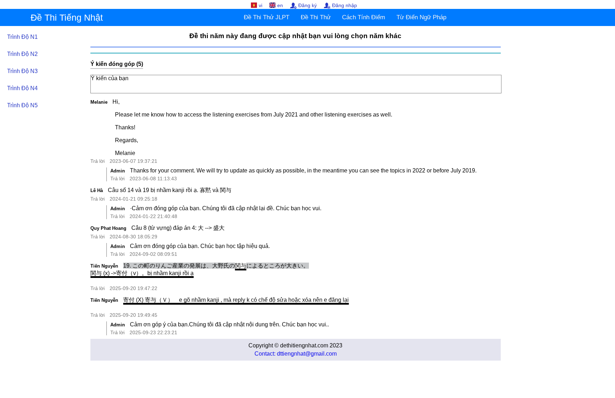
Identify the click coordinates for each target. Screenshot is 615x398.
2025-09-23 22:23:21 (153, 332)
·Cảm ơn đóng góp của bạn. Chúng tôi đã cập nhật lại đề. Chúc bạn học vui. (225, 208)
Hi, (252, 127)
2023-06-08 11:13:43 (153, 178)
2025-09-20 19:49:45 (133, 315)
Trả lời (97, 161)
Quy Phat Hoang (108, 228)
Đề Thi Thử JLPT (266, 17)
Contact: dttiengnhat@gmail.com (295, 354)
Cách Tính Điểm (363, 17)
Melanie (98, 102)
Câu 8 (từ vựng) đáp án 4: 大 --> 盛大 (178, 228)
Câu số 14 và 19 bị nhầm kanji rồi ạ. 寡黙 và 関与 (169, 190)
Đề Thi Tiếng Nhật (67, 17)
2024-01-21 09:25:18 (133, 199)
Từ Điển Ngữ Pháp (421, 17)
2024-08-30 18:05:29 (133, 236)
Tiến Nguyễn (104, 266)
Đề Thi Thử (316, 17)
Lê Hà (96, 190)
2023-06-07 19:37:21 (133, 161)
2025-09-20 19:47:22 (133, 288)
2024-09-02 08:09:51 (153, 254)
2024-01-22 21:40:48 (153, 216)
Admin (117, 171)
